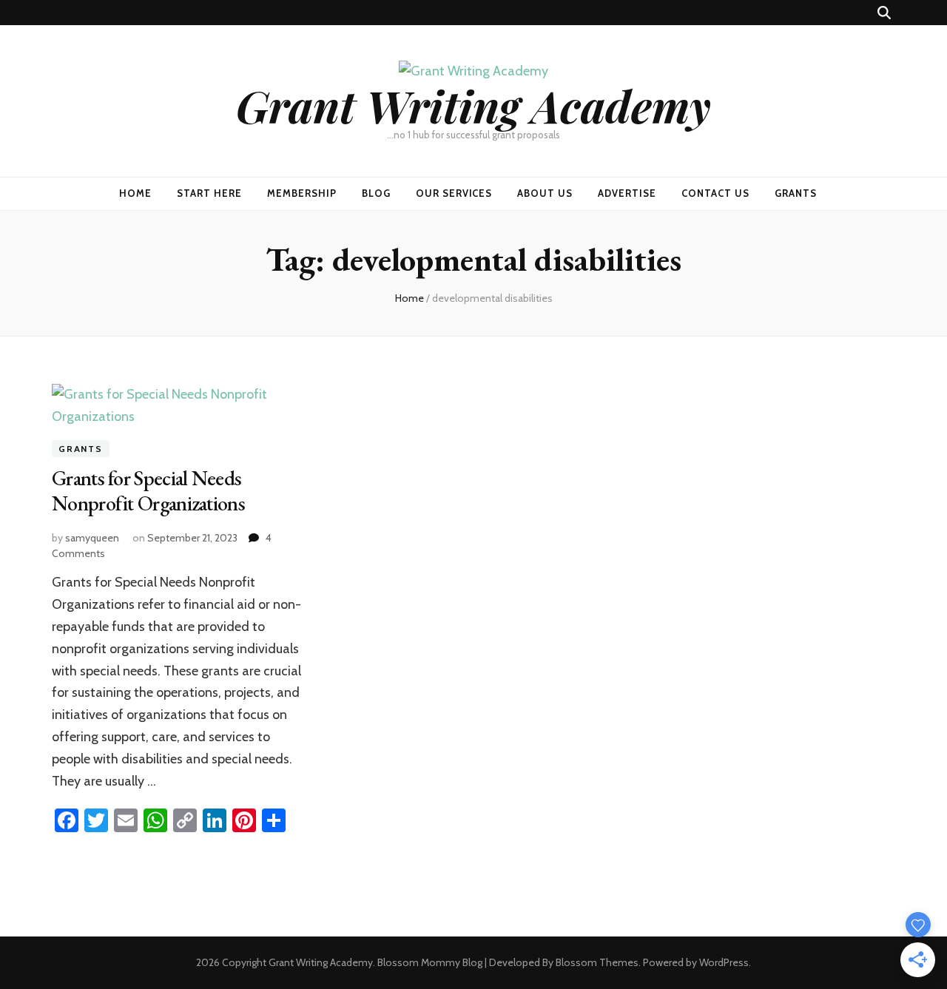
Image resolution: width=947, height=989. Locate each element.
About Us (545, 193)
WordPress (724, 962)
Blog (376, 193)
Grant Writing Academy (473, 105)
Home (135, 193)
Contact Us (715, 193)
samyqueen (92, 537)
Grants (796, 193)
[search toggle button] (884, 13)
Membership (302, 193)
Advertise (627, 193)
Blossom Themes (597, 962)
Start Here (209, 193)
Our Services (454, 193)
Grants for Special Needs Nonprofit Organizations (148, 490)
